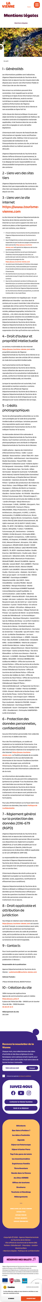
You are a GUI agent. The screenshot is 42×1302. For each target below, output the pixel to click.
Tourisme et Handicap (21, 1192)
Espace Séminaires (21, 1221)
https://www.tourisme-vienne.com (18, 262)
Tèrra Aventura (21, 1168)
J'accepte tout (30, 1298)
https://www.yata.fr (10, 999)
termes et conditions (25, 1076)
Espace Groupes (21, 1218)
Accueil (6, 61)
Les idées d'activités (21, 1135)
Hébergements (21, 1196)
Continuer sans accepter (32, 1286)
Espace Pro (21, 1212)
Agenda (21, 1140)
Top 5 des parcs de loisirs (21, 1154)
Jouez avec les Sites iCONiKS (21, 1209)
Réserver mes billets (19, 1259)
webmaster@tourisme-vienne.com (23, 972)
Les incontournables (21, 1159)
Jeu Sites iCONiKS (21, 1178)
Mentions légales (10, 1251)
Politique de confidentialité (28, 1251)
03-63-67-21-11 (7, 1007)
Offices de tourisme (21, 1182)
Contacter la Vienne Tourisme (21, 1102)
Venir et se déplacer (21, 1108)
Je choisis (11, 1298)
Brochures (21, 1187)
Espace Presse (21, 1215)
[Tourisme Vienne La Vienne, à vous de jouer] (8, 5)
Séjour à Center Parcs (21, 1149)
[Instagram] (29, 1093)
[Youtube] (21, 1093)
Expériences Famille (21, 1163)
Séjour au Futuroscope (21, 1144)
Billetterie (21, 1125)
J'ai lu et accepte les (19, 1076)
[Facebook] (13, 1093)
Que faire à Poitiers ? (21, 1130)
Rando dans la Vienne (21, 1173)
